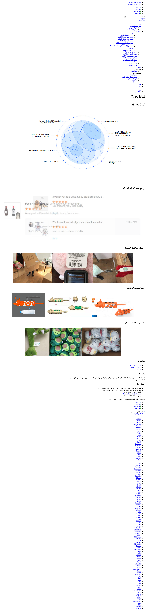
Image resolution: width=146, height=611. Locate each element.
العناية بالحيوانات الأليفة (129, 56)
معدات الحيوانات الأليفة (129, 58)
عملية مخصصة (132, 65)
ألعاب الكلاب (133, 33)
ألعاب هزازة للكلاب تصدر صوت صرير (121, 45)
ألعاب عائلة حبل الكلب (126, 46)
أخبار (139, 84)
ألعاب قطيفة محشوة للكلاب (124, 43)
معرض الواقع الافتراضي (129, 77)
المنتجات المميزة (135, 365)
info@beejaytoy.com (134, 4)
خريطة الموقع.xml (135, 367)
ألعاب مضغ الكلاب (127, 35)
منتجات (138, 31)
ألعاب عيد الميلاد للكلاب (125, 39)
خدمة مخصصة (132, 63)
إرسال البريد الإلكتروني (137, 413)
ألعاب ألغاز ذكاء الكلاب (125, 41)
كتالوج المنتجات (132, 29)
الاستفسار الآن (140, 380)
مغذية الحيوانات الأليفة (130, 52)
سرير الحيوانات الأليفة (130, 50)
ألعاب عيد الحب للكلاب (125, 37)
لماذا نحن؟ (137, 67)
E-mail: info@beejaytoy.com (132, 394)
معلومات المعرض (135, 26)
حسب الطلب (137, 62)
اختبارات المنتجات (131, 80)
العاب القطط (133, 48)
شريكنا (135, 82)
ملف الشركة (133, 75)
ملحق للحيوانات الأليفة (130, 60)
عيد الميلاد (134, 71)
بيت (140, 24)
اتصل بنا (138, 86)
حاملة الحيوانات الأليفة (130, 54)
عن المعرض (133, 28)
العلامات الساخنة (135, 369)
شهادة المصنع (132, 79)
